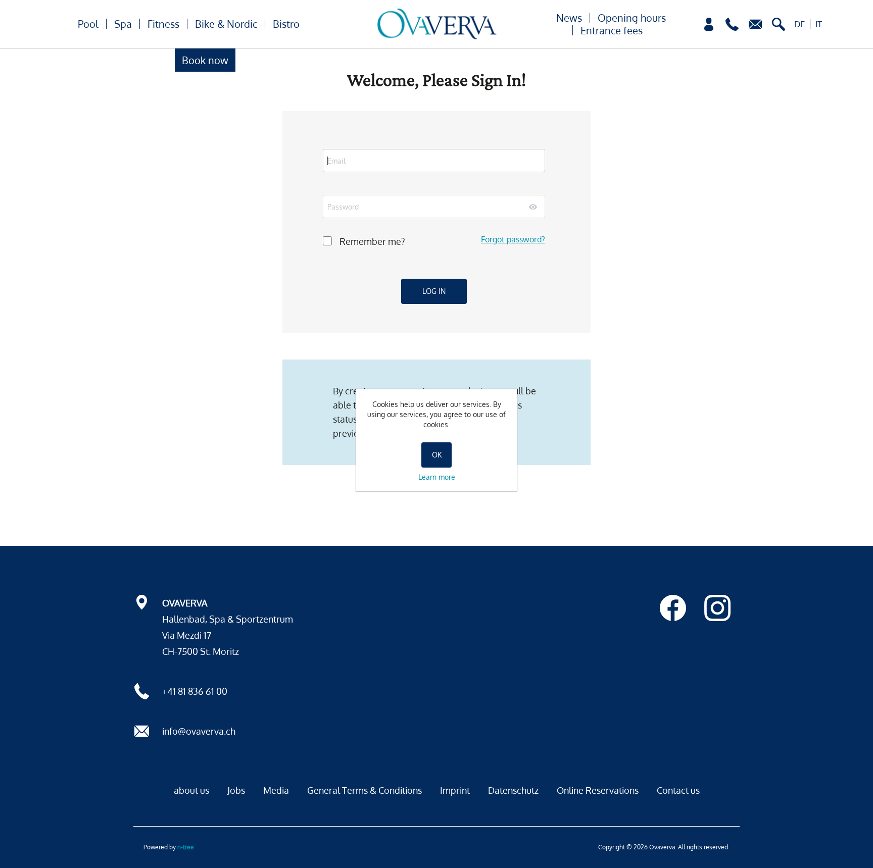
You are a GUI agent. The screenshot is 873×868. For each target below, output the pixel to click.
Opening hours (632, 18)
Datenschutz (513, 790)
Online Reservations (598, 790)
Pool (88, 24)
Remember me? (372, 241)
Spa (123, 24)
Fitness (163, 24)
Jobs (236, 790)
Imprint (455, 790)
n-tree (185, 847)
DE (799, 24)
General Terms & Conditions (364, 790)
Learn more (436, 477)
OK (437, 454)
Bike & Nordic (226, 24)
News (569, 18)
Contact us (678, 790)
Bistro (286, 24)
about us (191, 790)
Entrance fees (611, 30)
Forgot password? (513, 239)
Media (276, 790)
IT (818, 24)
